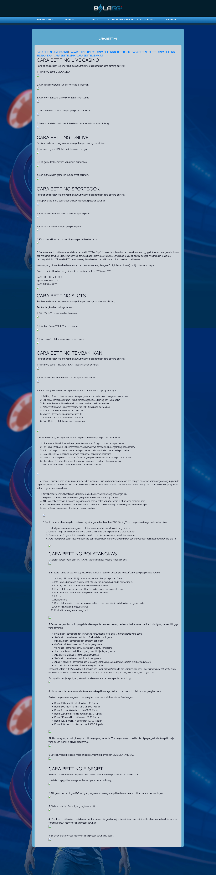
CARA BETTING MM (64, 55)
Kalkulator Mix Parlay (120, 20)
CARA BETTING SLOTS (144, 52)
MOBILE (69, 20)
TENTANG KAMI (44, 20)
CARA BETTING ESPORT (90, 55)
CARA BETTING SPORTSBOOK (113, 52)
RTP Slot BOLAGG (146, 20)
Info (94, 20)
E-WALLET (171, 20)
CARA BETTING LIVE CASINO (52, 52)
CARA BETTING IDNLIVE (82, 52)
